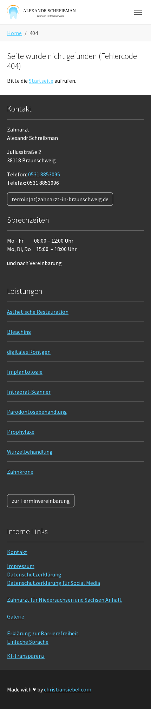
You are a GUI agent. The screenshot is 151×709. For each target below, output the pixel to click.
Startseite (41, 80)
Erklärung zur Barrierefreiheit (43, 633)
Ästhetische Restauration (37, 311)
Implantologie (24, 371)
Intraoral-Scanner (29, 391)
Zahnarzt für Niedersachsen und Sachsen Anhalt (64, 599)
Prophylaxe (20, 431)
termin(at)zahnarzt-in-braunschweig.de (60, 199)
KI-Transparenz (26, 655)
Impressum (20, 565)
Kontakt (17, 551)
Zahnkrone (20, 471)
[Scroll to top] (135, 693)
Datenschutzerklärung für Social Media (53, 582)
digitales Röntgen (29, 351)
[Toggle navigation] (138, 12)
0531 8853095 (44, 174)
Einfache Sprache (27, 641)
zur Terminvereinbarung (41, 500)
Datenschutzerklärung (34, 574)
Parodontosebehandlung (37, 411)
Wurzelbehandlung (30, 451)
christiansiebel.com (67, 689)
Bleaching (19, 331)
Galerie (15, 616)
